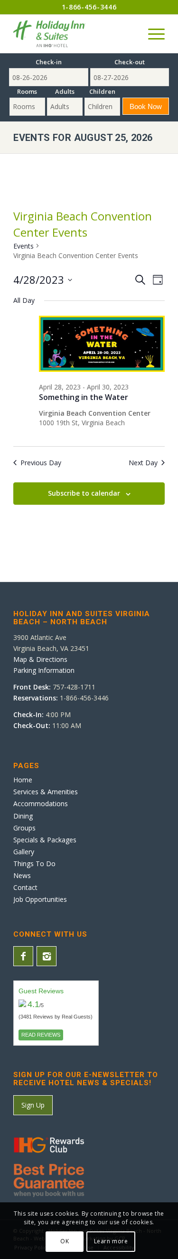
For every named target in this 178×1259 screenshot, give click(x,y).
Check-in (49, 62)
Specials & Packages (44, 839)
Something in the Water (83, 397)
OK (64, 1241)
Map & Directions (40, 659)
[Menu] (152, 34)
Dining (23, 815)
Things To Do (34, 863)
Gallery (23, 851)
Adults (65, 91)
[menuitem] (152, 34)
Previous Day (40, 462)
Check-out (129, 62)
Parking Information (44, 670)
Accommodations (40, 803)
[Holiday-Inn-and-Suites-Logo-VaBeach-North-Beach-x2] (73, 34)
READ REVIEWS (40, 1035)
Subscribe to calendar (84, 493)
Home (22, 779)
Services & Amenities (45, 791)
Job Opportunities (40, 899)
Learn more (111, 1241)
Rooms (27, 91)
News (22, 875)
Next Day (143, 462)
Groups (24, 827)
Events (23, 245)
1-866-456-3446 (89, 6)
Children (102, 91)
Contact (25, 887)
